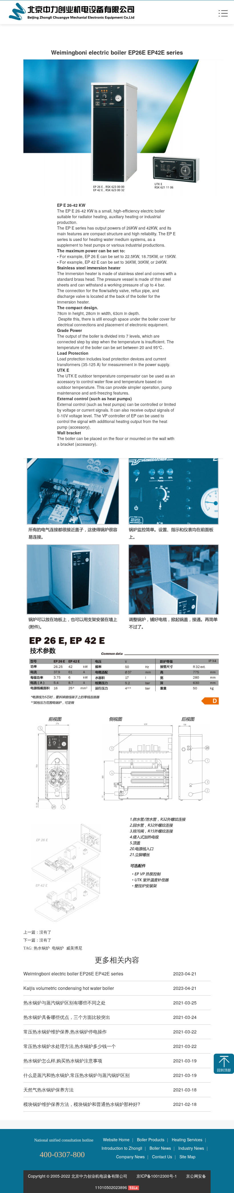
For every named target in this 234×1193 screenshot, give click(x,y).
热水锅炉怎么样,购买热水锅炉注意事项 (62, 1060)
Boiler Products (150, 1139)
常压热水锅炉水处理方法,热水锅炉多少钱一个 (69, 1046)
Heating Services (187, 1139)
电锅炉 (58, 948)
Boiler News (160, 1148)
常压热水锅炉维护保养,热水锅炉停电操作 (65, 1031)
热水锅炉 (42, 948)
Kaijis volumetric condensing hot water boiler (68, 988)
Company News (130, 1156)
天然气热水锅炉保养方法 (48, 1089)
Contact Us (162, 1156)
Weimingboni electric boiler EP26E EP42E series (73, 973)
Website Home (116, 1139)
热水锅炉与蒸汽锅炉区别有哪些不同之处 (64, 1002)
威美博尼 (74, 948)
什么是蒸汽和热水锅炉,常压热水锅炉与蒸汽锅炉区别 (76, 1075)
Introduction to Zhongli (122, 1148)
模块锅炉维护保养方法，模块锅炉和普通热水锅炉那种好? (81, 1104)
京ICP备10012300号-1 (157, 1176)
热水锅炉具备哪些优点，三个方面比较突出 (66, 1017)
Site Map (187, 1156)
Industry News (191, 1148)
